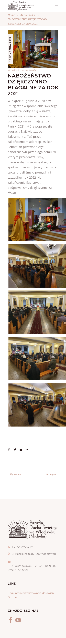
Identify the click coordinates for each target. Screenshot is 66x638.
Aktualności (27, 15)
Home (11, 15)
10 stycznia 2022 (10, 48)
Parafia (32, 70)
